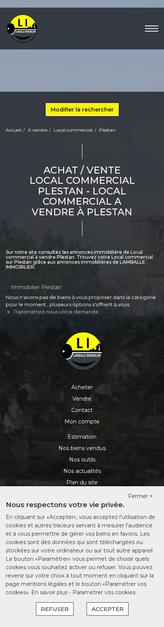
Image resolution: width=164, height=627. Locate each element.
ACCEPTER (108, 609)
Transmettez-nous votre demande (55, 312)
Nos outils (82, 459)
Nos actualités (82, 471)
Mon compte (82, 421)
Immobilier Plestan (36, 287)
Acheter (82, 387)
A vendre (37, 130)
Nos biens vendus (82, 448)
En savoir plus (50, 592)
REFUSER (55, 609)
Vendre (82, 398)
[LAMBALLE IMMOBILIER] (22, 28)
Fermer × (140, 496)
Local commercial (73, 130)
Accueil (13, 130)
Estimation (82, 436)
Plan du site (82, 482)
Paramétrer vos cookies (103, 592)
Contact (82, 410)
